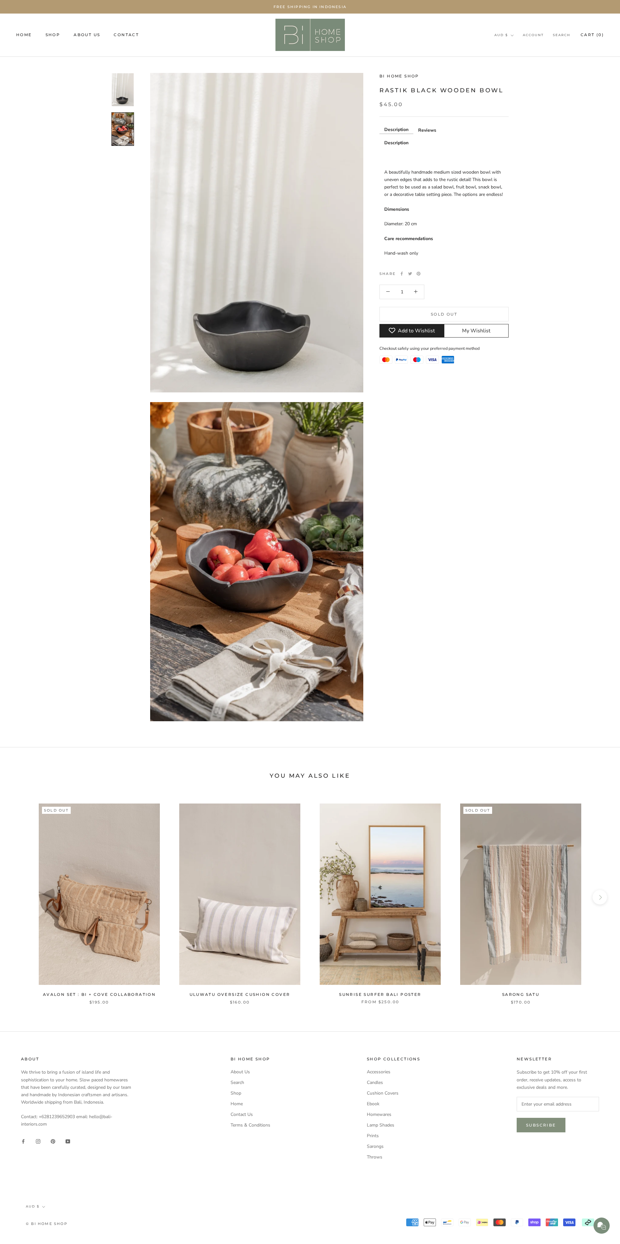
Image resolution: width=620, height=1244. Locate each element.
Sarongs (375, 1146)
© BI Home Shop (46, 1223)
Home (237, 1104)
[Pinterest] (418, 274)
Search (561, 35)
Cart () (592, 34)
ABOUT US (87, 34)
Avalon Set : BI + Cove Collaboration (99, 994)
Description (396, 129)
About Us (240, 1072)
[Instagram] (38, 1141)
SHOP (53, 34)
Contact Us (242, 1114)
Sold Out (444, 313)
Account (533, 35)
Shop (236, 1093)
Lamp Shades (380, 1125)
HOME (24, 34)
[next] (600, 897)
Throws (374, 1157)
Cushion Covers (382, 1093)
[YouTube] (68, 1141)
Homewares (379, 1114)
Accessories (378, 1072)
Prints (373, 1136)
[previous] (20, 897)
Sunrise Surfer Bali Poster (380, 994)
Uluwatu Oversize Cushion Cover (240, 994)
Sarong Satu (520, 994)
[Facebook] (402, 274)
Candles (375, 1082)
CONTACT (126, 34)
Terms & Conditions (250, 1125)
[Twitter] (410, 274)
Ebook (373, 1104)
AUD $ (501, 35)
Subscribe (541, 1125)
